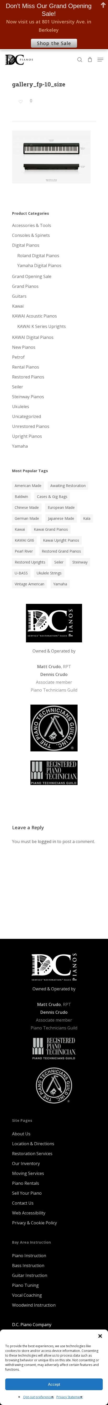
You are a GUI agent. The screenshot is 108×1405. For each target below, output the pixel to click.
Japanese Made (61, 518)
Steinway (80, 562)
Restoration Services (32, 1153)
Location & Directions (33, 1144)
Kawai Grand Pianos (51, 529)
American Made (28, 485)
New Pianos (23, 347)
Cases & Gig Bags (52, 496)
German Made (27, 518)
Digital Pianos (25, 245)
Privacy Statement (69, 1397)
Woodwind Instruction (34, 1305)
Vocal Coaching (27, 1295)
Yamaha (20, 446)
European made (61, 507)
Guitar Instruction (29, 1275)
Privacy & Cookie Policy (34, 1223)
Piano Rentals (25, 1183)
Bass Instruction (28, 1265)
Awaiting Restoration (68, 485)
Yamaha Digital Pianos (39, 265)
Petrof (18, 357)
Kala (86, 518)
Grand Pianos (25, 286)
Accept (54, 1384)
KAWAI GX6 (24, 540)
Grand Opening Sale (31, 276)
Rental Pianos (25, 367)
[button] (100, 1336)
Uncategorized (26, 416)
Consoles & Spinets (31, 235)
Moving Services (28, 1173)
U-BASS (21, 573)
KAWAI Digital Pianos (32, 337)
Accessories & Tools (31, 225)
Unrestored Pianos (30, 426)
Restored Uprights (30, 562)
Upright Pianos (27, 436)
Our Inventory (26, 1163)
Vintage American (29, 583)
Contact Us (23, 1203)
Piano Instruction (29, 1255)
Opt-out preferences (38, 1397)
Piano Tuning (25, 1285)
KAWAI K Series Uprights (41, 326)
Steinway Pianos (28, 397)
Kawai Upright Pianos (61, 540)
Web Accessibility (28, 1213)
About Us (21, 1134)
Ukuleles (20, 406)
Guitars (19, 296)
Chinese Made (27, 507)
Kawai (18, 306)
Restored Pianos (28, 377)
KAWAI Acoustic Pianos (34, 316)
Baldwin (21, 496)
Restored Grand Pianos (61, 551)
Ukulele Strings (49, 573)
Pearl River (24, 551)
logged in (47, 841)
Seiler (17, 387)
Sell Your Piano (27, 1193)
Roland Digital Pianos (38, 255)
